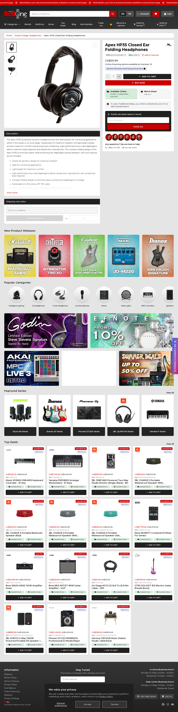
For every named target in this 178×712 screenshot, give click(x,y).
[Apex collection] (168, 44)
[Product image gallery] (12, 123)
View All (170, 393)
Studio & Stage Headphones (28, 35)
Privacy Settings (11, 698)
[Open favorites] (155, 14)
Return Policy (10, 677)
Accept (87, 704)
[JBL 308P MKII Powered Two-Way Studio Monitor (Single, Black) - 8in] (110, 461)
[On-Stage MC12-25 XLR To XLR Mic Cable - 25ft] (110, 567)
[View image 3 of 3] (11, 71)
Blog (74, 24)
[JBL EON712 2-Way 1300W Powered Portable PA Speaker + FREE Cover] (25, 619)
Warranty (8, 695)
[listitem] (20, 256)
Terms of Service (11, 681)
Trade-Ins (101, 24)
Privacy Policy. (106, 696)
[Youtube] (172, 704)
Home (9, 35)
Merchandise (86, 24)
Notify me (138, 127)
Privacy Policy (10, 684)
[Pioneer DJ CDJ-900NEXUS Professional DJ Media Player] (68, 619)
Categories (12, 24)
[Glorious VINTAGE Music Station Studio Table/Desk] (110, 619)
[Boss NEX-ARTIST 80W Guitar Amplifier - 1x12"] (68, 567)
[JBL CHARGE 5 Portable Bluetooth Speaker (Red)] (25, 514)
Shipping (8, 674)
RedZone (39, 24)
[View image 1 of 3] (11, 47)
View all (170, 444)
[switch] (126, 14)
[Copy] (125, 55)
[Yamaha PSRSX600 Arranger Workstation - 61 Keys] (68, 461)
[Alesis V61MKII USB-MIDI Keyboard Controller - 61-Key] (25, 461)
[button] (16, 477)
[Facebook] (163, 704)
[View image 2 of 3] (11, 59)
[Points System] (144, 69)
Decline (114, 704)
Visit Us (147, 94)
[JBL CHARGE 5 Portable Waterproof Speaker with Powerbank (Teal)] (110, 514)
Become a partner (121, 24)
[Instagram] (168, 704)
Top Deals (63, 24)
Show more (12, 193)
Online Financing (11, 691)
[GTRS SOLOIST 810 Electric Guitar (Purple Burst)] (153, 567)
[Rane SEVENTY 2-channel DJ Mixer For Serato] (153, 514)
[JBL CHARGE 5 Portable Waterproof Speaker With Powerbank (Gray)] (68, 514)
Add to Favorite (152, 55)
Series (51, 24)
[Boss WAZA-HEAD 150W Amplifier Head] (25, 567)
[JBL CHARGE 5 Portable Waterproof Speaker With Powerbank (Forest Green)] (153, 461)
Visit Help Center (148, 696)
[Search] (112, 14)
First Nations (10, 688)
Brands (27, 24)
